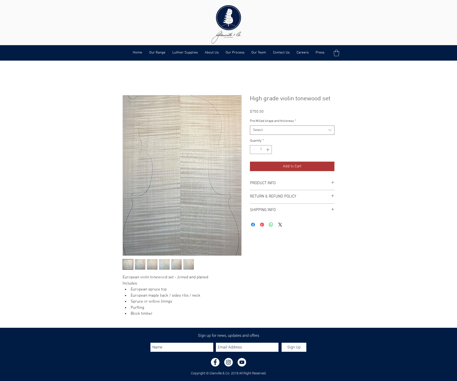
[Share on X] (280, 224)
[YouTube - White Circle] (242, 362)
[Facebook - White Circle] (215, 362)
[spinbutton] (261, 149)
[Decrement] (254, 149)
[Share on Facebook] (253, 224)
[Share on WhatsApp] (271, 224)
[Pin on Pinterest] (262, 224)
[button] (336, 53)
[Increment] (268, 149)
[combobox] (292, 130)
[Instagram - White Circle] (228, 362)
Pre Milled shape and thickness (273, 121)
